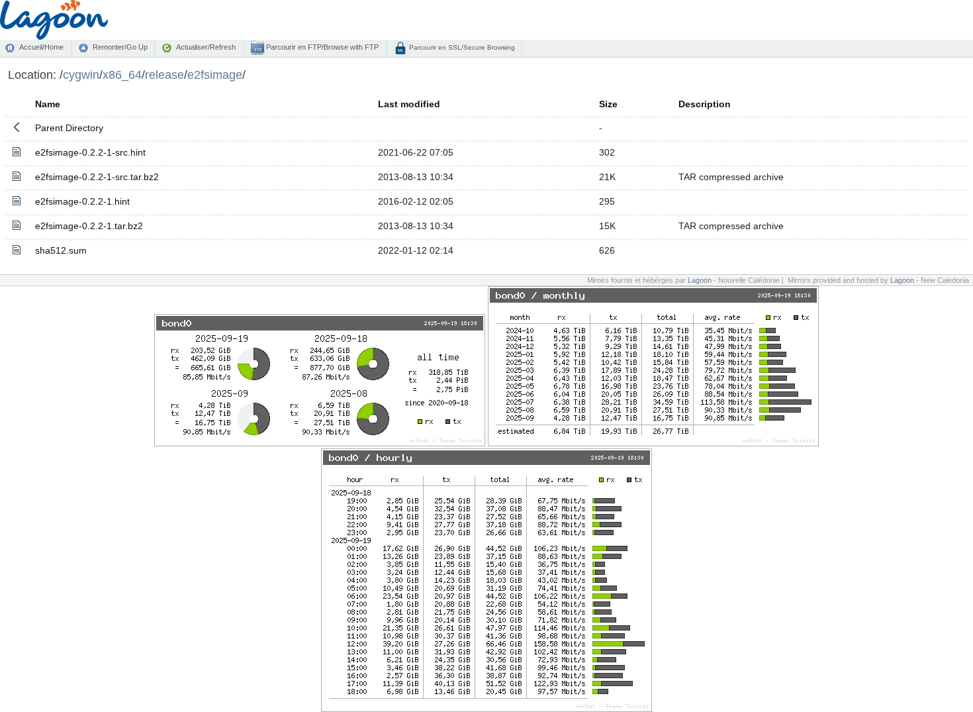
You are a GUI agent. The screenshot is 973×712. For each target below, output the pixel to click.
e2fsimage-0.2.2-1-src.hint (90, 152)
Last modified (409, 104)
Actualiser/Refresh (206, 47)
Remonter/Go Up (120, 47)
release (164, 74)
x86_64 (122, 74)
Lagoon (700, 280)
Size (608, 104)
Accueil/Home (41, 47)
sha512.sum (61, 250)
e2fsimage (214, 74)
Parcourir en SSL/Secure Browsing (461, 47)
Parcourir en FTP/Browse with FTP (321, 47)
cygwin (81, 74)
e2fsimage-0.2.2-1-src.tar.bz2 (97, 177)
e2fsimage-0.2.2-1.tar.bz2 (89, 226)
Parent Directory (69, 128)
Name (47, 104)
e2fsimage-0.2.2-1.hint (82, 201)
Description (704, 104)
